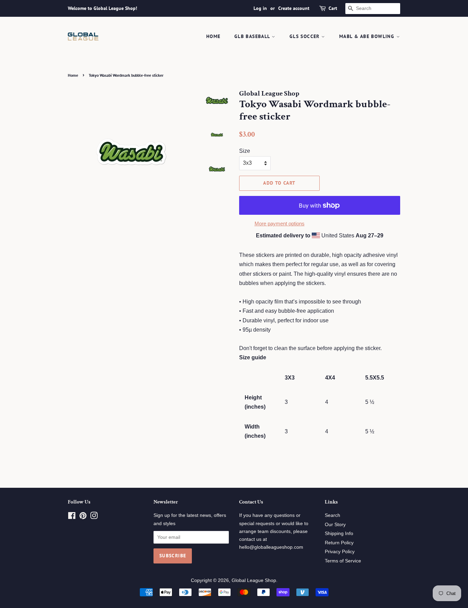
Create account (293, 8)
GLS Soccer (305, 36)
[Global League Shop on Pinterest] (83, 517)
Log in (260, 8)
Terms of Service (343, 560)
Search (332, 515)
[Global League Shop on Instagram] (94, 517)
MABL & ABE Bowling (367, 36)
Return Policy (339, 542)
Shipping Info (339, 533)
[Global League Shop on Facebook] (72, 517)
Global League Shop (254, 580)
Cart (333, 8)
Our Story (335, 524)
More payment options (280, 223)
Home (213, 36)
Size (244, 151)
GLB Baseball (253, 36)
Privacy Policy (340, 551)
